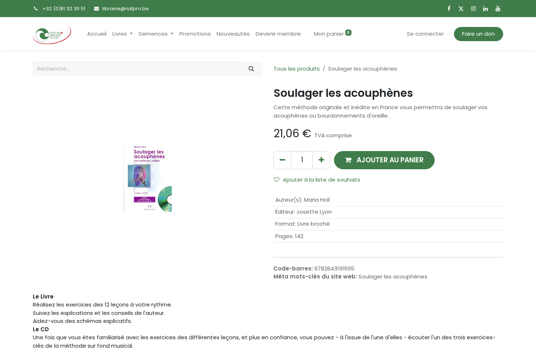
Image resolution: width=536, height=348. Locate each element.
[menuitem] (96, 34)
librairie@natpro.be (125, 8)
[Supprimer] (282, 160)
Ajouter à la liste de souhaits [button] (321, 179)
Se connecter (425, 33)
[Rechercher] (252, 69)
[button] (384, 160)
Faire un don (478, 33)
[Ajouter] (321, 160)
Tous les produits (296, 68)
